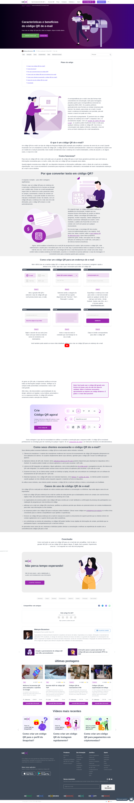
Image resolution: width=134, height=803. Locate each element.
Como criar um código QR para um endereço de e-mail (41, 74)
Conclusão (30, 82)
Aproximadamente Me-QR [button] (38, 2)
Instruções (28, 5)
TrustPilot (78, 767)
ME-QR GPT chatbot (69, 761)
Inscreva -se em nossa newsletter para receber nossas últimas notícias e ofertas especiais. (86, 781)
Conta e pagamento (94, 755)
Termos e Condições (94, 761)
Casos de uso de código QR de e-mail (37, 80)
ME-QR (23, 5)
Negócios (71, 598)
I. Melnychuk (27, 699)
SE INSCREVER (108, 787)
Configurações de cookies (93, 770)
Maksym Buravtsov (28, 51)
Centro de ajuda (108, 769)
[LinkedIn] (34, 51)
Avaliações (79, 769)
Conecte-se (101, 2)
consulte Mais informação (32, 703)
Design (47, 598)
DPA (90, 775)
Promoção (85, 598)
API (64, 757)
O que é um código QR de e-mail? (36, 66)
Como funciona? (31, 69)
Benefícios (66, 755)
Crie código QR (87, 2)
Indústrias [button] (71, 2)
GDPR (90, 773)
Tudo (23, 54)
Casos (35, 54)
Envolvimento (62, 598)
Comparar (64, 2)
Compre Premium (35, 582)
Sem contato (93, 598)
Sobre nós (79, 755)
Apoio (78, 2)
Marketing (40, 598)
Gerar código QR (42, 427)
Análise (77, 598)
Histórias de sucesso (56, 54)
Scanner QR (51, 2)
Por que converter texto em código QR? (37, 71)
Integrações (79, 765)
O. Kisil (49, 699)
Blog (105, 761)
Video (49, 54)
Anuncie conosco (68, 763)
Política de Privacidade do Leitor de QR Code (94, 765)
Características (42, 54)
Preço (57, 2)
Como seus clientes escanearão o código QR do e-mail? (42, 77)
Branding (54, 598)
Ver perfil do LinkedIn (103, 630)
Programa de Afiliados (69, 759)
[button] (109, 2)
